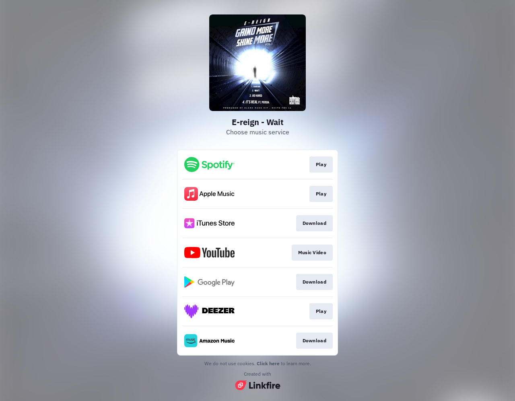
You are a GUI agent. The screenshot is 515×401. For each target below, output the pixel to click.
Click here (268, 363)
